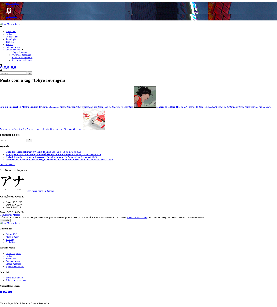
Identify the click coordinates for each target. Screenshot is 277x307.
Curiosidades (12, 36)
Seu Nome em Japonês (22, 60)
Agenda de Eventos (15, 266)
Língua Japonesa (13, 49)
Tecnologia (11, 39)
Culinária (10, 34)
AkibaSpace (11, 242)
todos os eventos (7, 164)
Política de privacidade (16, 280)
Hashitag (10, 239)
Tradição (10, 42)
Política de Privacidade (137, 217)
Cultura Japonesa (13, 253)
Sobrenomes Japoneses (22, 57)
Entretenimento (13, 47)
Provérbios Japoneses (21, 55)
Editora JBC (11, 234)
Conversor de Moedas (10, 215)
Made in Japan (12, 237)
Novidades (11, 31)
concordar (5, 220)
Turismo (9, 44)
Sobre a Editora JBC (15, 277)
